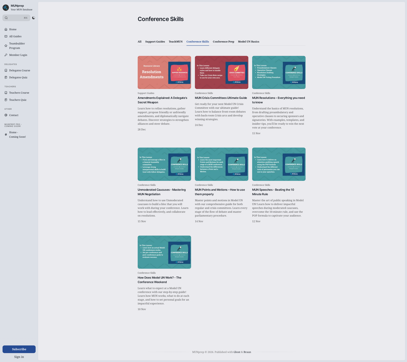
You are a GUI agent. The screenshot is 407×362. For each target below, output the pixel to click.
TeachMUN (176, 41)
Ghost (237, 352)
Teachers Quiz (17, 100)
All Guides (15, 36)
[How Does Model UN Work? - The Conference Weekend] (164, 274)
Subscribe (19, 349)
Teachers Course (19, 92)
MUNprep (17, 5)
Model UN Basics (248, 41)
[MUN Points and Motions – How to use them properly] (221, 186)
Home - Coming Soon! (17, 134)
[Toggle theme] (33, 18)
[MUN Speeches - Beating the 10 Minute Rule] (279, 186)
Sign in (19, 357)
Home (13, 29)
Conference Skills (197, 41)
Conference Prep (223, 41)
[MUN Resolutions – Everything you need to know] (279, 96)
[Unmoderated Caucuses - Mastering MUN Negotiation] (164, 186)
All (139, 41)
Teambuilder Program (17, 46)
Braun (247, 352)
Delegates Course (19, 70)
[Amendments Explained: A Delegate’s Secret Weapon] (164, 96)
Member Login (18, 55)
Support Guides (155, 41)
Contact (13, 115)
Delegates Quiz (18, 77)
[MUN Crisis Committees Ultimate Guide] (221, 96)
